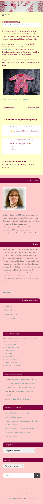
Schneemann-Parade (34, 107)
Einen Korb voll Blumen (21, 399)
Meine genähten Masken (13, 417)
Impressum (7, 292)
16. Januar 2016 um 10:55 (25, 139)
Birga (6, 25)
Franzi (18, 44)
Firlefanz (12, 139)
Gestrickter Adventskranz (14, 362)
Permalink (25, 99)
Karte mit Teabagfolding (13, 365)
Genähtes (28, 25)
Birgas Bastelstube (14, 5)
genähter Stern (10, 356)
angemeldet (12, 164)
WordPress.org (10, 318)
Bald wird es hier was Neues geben (17, 413)
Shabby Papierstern (11, 359)
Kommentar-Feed (11, 314)
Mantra (27, 498)
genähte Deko (21, 25)
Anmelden (8, 306)
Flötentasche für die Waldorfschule (23, 379)
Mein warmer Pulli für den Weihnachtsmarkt (20, 428)
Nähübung (8, 354)
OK (36, 475)
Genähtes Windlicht (12, 348)
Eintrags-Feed (10, 310)
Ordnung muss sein (8, 107)
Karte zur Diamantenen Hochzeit (23, 387)
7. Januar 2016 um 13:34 (25, 126)
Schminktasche (10, 351)
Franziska (12, 126)
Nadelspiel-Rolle (11, 345)
